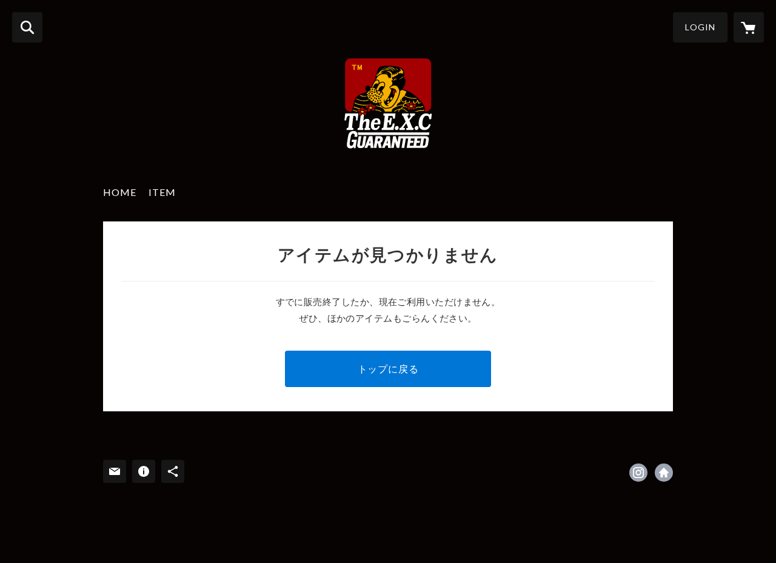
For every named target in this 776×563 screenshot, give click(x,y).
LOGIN (700, 27)
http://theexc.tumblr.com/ (664, 473)
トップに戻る (388, 368)
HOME (119, 192)
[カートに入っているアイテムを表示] (749, 27)
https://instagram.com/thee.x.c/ (638, 473)
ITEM (162, 192)
